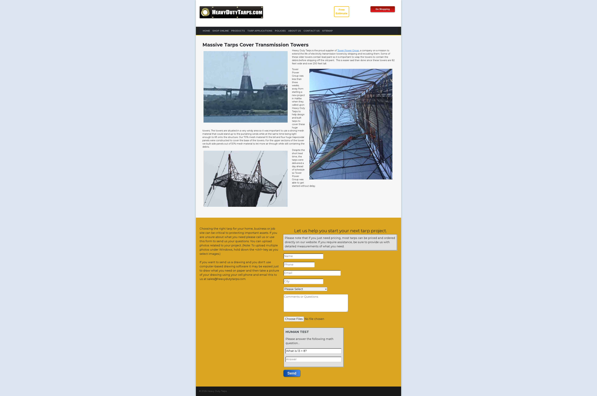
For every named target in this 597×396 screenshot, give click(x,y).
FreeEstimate (341, 11)
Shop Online (220, 30)
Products (238, 30)
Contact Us (311, 30)
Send (291, 373)
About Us (294, 30)
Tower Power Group (348, 50)
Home (206, 30)
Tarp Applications (259, 30)
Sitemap (327, 30)
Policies (280, 30)
